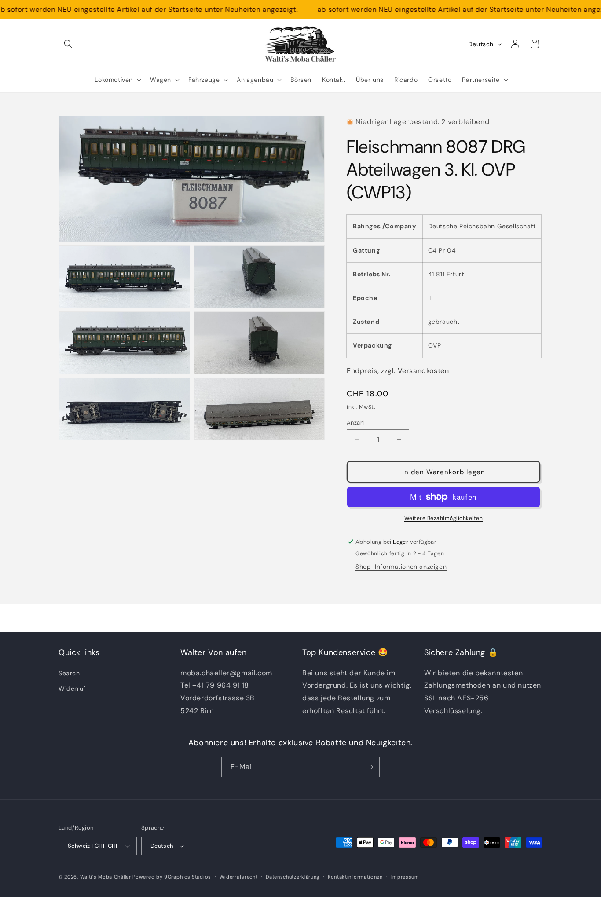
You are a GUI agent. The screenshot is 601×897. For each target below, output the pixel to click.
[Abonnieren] (369, 767)
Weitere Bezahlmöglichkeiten (443, 518)
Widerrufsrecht (239, 877)
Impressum (405, 877)
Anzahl (356, 422)
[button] (68, 44)
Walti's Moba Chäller (105, 877)
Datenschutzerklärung (292, 877)
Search (69, 673)
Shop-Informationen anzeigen (401, 567)
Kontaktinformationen (355, 877)
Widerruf (72, 688)
